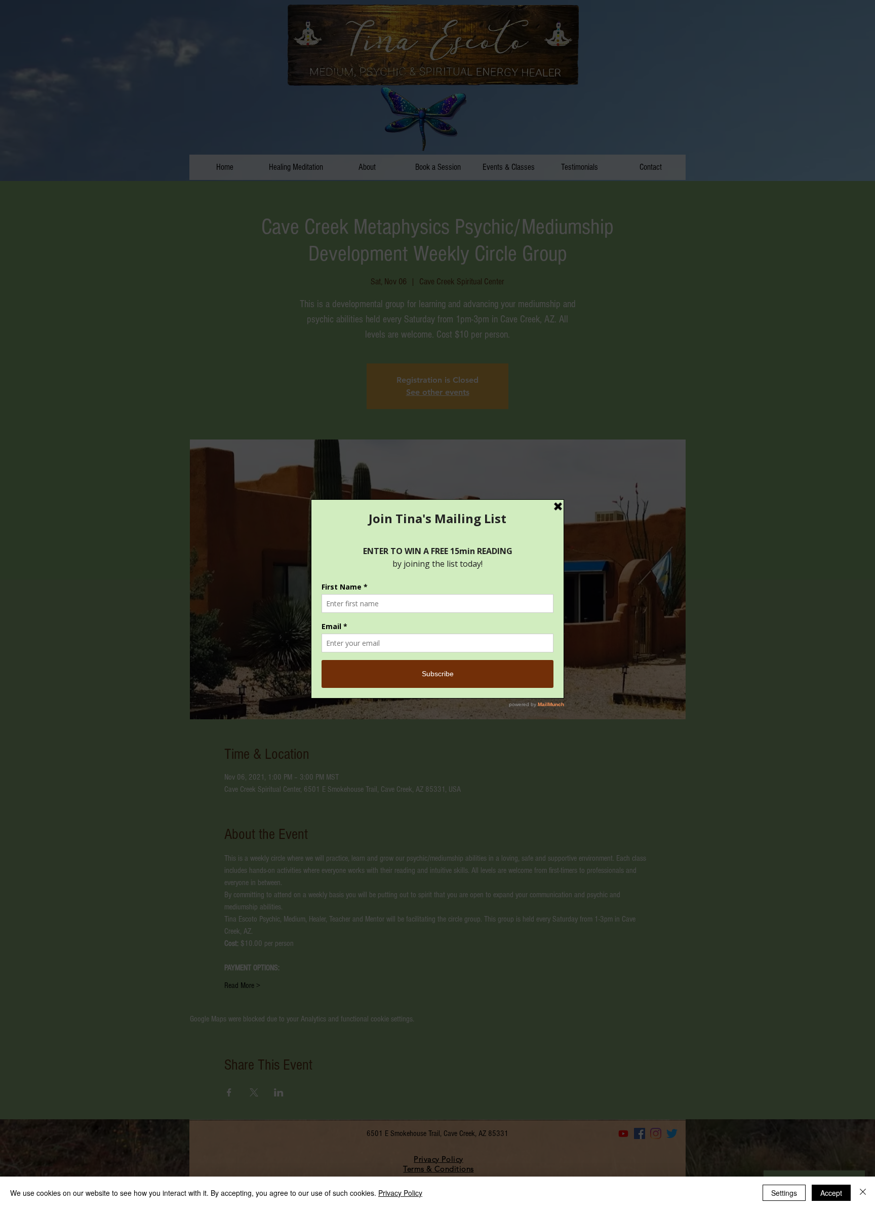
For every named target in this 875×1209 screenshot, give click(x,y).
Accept (831, 1193)
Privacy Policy (400, 1193)
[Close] (863, 1193)
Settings (784, 1193)
